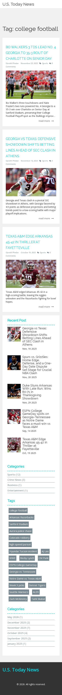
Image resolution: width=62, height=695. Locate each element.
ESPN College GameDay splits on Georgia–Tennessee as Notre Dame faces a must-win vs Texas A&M (36, 419)
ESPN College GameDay (23, 565)
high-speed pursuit (20, 544)
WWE (12, 558)
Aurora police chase (20, 531)
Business (14, 485)
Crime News (16, 479)
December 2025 (18, 622)
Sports (45, 63)
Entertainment (17, 490)
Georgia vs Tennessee (22, 571)
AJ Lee (45, 551)
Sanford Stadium (18, 524)
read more (45, 120)
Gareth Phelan (12, 63)
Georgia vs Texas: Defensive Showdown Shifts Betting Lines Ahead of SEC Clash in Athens (36, 336)
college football (18, 510)
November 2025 (18, 627)
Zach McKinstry (18, 598)
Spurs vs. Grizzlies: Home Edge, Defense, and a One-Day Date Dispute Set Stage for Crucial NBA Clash (37, 365)
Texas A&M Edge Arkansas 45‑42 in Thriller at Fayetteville (34, 443)
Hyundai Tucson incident (23, 551)
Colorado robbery (19, 537)
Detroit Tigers (37, 585)
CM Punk (43, 558)
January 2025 (16, 643)
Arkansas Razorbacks (21, 517)
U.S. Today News (18, 4)
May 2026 (15, 617)
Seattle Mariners (18, 592)
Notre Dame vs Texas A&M (25, 578)
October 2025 (17, 633)
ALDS (36, 592)
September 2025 (19, 638)
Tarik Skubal (38, 598)
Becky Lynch (27, 558)
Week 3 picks (16, 585)
